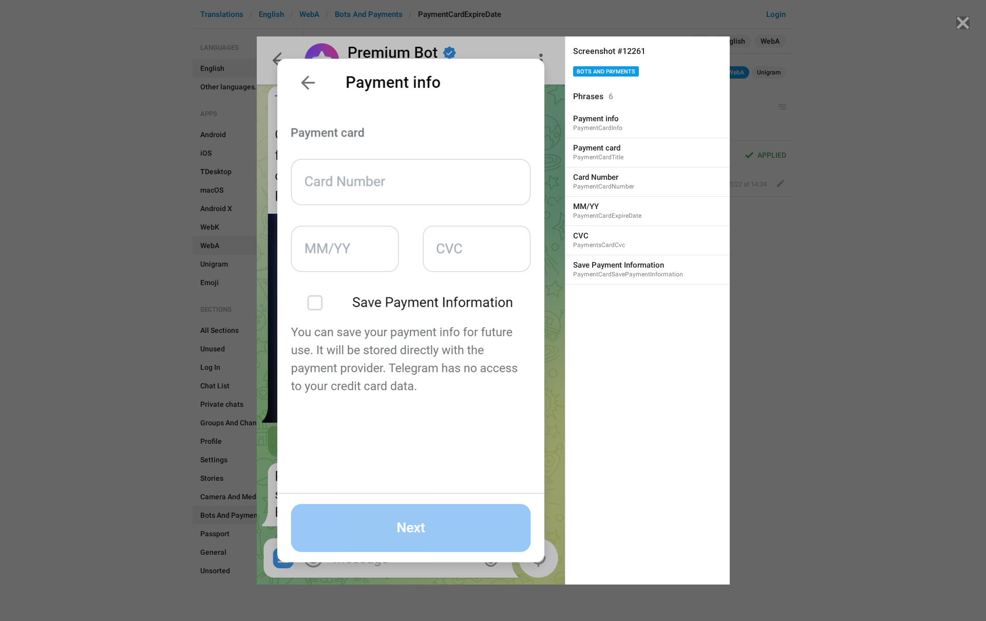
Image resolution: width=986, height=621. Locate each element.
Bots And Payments (606, 71)
